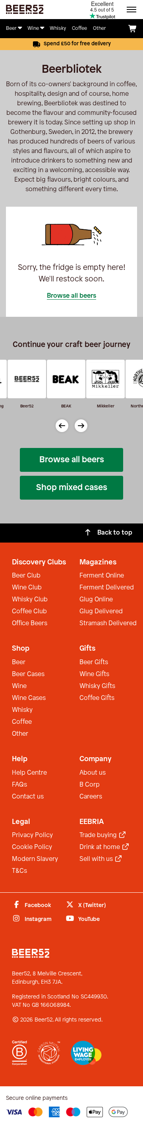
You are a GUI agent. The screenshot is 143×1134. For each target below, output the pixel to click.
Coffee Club (29, 611)
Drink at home (100, 847)
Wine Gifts (94, 674)
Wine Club (27, 587)
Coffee (22, 722)
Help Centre (29, 773)
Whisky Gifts (97, 686)
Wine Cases (29, 698)
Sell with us (96, 859)
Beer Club (26, 575)
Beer (18, 662)
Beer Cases (28, 674)
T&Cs (19, 871)
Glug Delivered (101, 611)
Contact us (28, 796)
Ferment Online (101, 575)
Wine (19, 686)
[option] (65, 387)
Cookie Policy (32, 847)
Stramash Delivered (108, 623)
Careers (90, 796)
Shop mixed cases (71, 487)
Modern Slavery (35, 859)
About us (92, 773)
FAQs (19, 784)
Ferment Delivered (106, 587)
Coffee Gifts (96, 698)
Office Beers (29, 623)
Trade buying (98, 835)
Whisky (22, 710)
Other (20, 734)
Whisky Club (30, 599)
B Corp (89, 784)
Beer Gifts (93, 662)
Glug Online (96, 599)
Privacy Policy (32, 835)
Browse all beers (71, 296)
